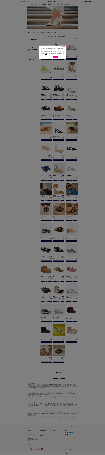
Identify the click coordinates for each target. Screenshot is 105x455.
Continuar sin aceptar (63, 46)
